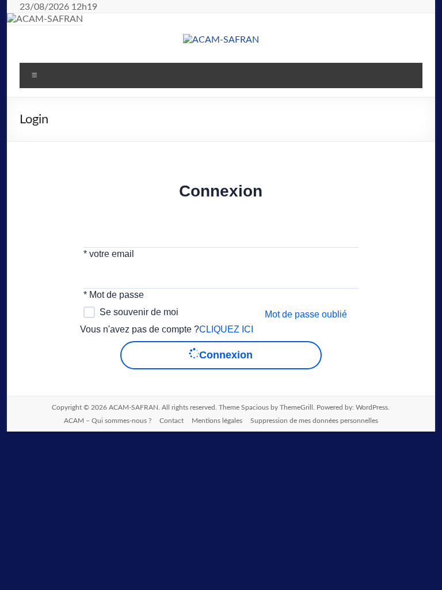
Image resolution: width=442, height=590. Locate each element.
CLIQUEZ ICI (226, 329)
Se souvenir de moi (139, 312)
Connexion (226, 355)
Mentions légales (217, 420)
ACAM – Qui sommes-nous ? (107, 420)
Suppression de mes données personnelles (314, 420)
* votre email (108, 254)
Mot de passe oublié (306, 314)
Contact (171, 420)
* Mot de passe (113, 295)
